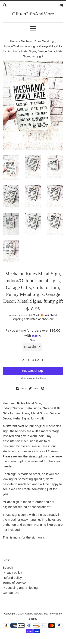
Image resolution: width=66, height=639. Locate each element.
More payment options (33, 378)
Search (8, 567)
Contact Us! (11, 593)
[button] (33, 315)
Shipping (17, 319)
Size (32, 340)
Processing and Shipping (20, 587)
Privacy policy (12, 572)
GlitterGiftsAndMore (33, 13)
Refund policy (12, 577)
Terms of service (14, 582)
